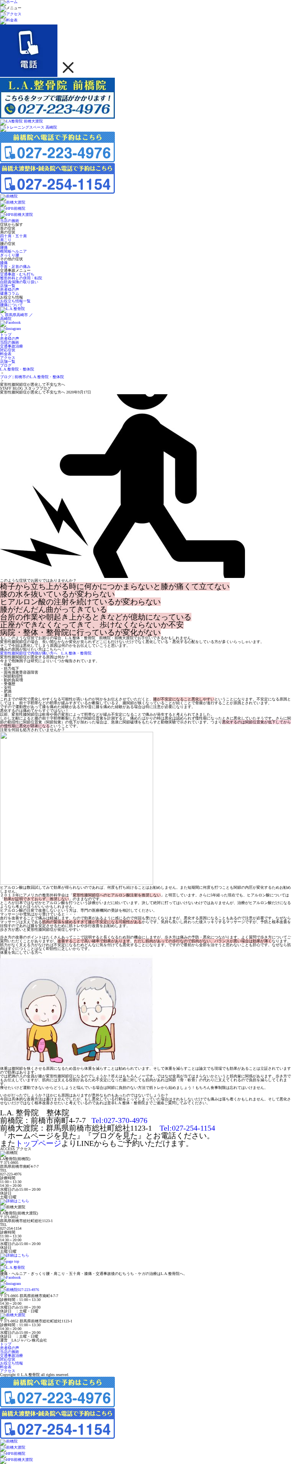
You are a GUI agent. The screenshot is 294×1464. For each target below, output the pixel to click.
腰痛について (11, 305)
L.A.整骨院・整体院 (17, 369)
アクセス (7, 1371)
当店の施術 (9, 221)
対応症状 (7, 1359)
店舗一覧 (7, 286)
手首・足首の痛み (15, 266)
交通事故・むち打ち (17, 274)
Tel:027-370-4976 (119, 1120)
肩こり (5, 240)
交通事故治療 (11, 1355)
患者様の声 (9, 289)
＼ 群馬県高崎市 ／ (16, 317)
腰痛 (4, 247)
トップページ (38, 1143)
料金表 (5, 1367)
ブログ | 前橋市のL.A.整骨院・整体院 (32, 377)
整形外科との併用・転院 (21, 278)
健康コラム (9, 293)
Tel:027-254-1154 (187, 1128)
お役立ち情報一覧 (15, 301)
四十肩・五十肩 (13, 236)
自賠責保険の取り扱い (19, 282)
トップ (5, 1344)
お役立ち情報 (11, 1363)
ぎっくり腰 (9, 255)
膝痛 (4, 263)
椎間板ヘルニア (13, 251)
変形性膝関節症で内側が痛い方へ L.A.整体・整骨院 (45, 653)
